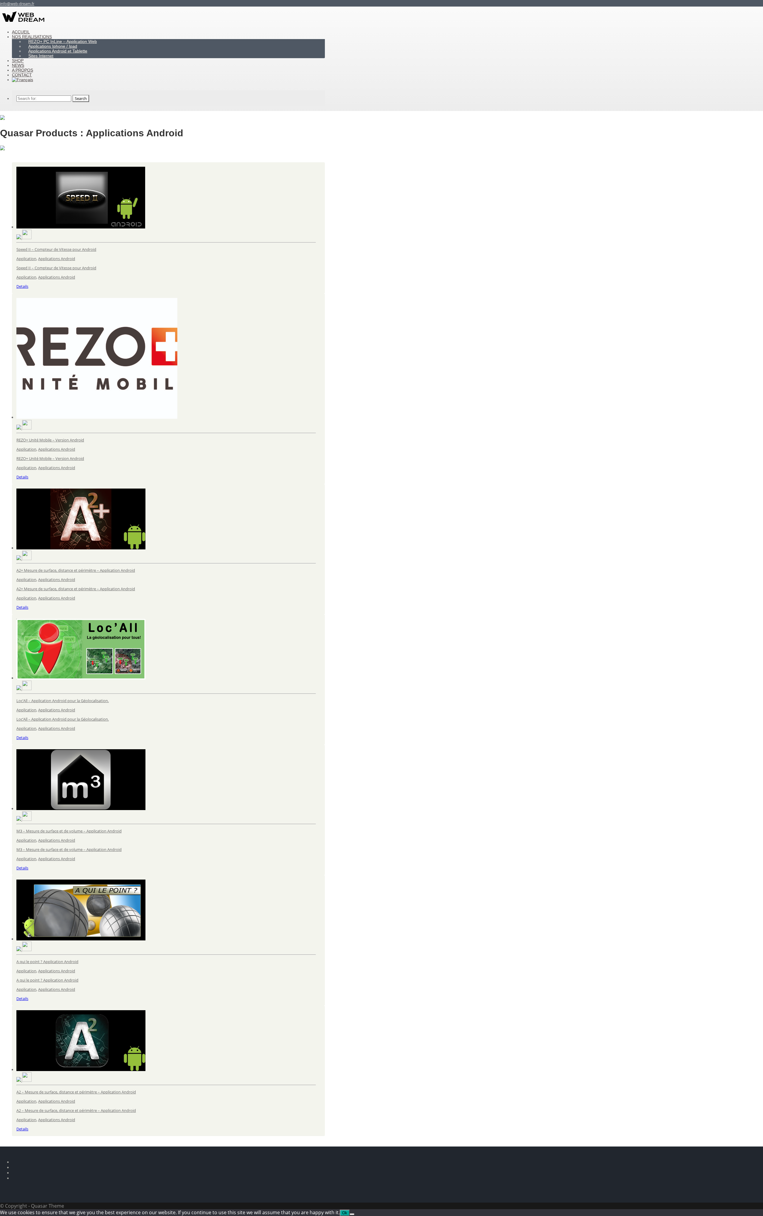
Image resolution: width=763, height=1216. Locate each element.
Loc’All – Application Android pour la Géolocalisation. (62, 700)
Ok (344, 1213)
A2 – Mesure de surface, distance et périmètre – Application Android (76, 1092)
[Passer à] (22, 80)
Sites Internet (40, 55)
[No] (352, 1214)
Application (26, 258)
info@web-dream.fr (17, 3)
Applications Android (56, 258)
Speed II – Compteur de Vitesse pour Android (56, 249)
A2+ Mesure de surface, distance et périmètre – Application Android (75, 570)
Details (22, 286)
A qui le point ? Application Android (47, 961)
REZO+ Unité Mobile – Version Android (50, 440)
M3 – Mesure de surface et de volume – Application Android (69, 831)
